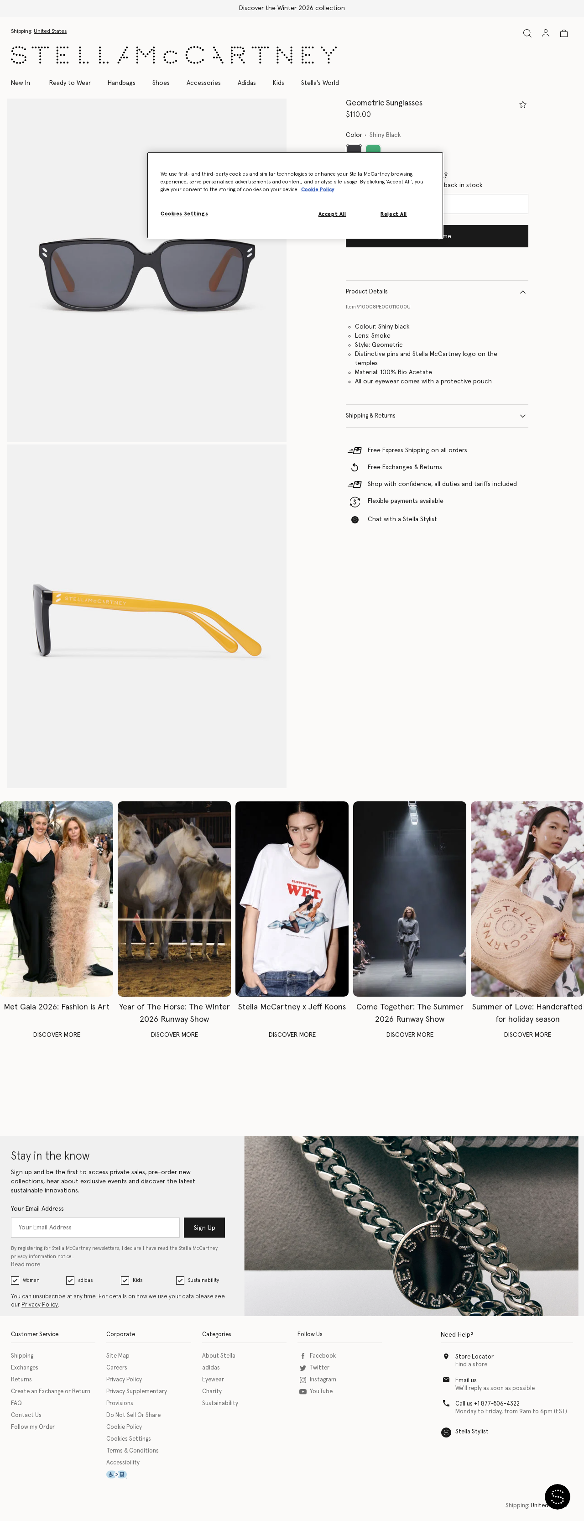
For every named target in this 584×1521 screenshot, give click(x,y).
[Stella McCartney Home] (174, 55)
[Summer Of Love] (527, 899)
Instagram (323, 1380)
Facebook (323, 1356)
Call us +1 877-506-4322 (487, 1404)
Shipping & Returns (371, 416)
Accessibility (123, 1463)
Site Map (118, 1356)
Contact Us (26, 1415)
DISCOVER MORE (56, 1035)
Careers (116, 1368)
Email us (466, 1381)
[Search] (527, 33)
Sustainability (203, 1280)
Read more (25, 1265)
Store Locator (474, 1357)
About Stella (218, 1356)
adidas (85, 1280)
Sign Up (204, 1228)
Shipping (22, 1356)
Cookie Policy (124, 1427)
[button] (147, 270)
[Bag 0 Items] (564, 33)
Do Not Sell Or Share (133, 1415)
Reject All (394, 214)
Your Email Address (37, 1209)
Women (31, 1280)
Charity (212, 1392)
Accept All (332, 214)
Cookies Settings (128, 1439)
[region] (295, 195)
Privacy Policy (39, 1305)
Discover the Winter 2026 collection (292, 8)
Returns (21, 1380)
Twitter (319, 1368)
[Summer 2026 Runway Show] (409, 899)
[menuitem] (25, 83)
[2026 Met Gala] (56, 899)
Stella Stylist (472, 1432)
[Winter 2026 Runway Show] (174, 899)
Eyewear (213, 1380)
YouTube (321, 1392)
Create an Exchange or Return (50, 1392)
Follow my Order (33, 1427)
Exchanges (24, 1368)
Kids (137, 1280)
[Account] (546, 32)
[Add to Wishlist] (522, 104)
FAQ (16, 1403)
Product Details (367, 292)
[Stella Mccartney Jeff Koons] (292, 899)
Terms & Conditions (132, 1451)
